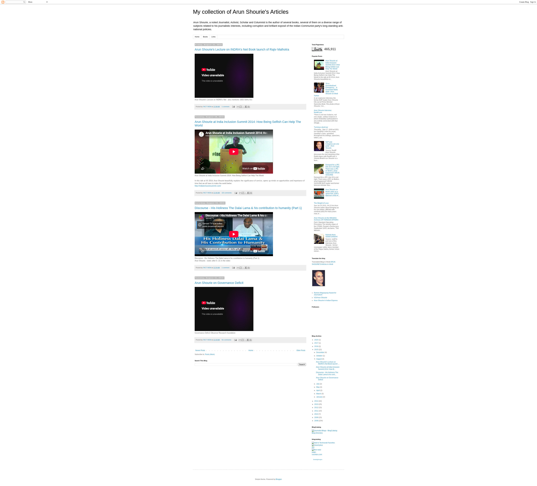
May (318, 387)
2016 (316, 346)
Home (197, 37)
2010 (316, 414)
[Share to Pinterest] (248, 106)
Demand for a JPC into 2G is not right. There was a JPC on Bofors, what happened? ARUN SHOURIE (332, 170)
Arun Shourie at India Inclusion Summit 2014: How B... (327, 368)
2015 (316, 350)
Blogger (279, 479)
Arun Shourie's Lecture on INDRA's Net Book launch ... (327, 363)
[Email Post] (233, 106)
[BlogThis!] (240, 106)
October (319, 356)
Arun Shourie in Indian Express (326, 300)
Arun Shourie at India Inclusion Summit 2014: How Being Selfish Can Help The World (332, 65)
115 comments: (227, 193)
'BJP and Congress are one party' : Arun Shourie (332, 145)
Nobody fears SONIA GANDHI (331, 236)
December (320, 352)
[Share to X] (243, 106)
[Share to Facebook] (246, 106)
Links (213, 37)
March (319, 394)
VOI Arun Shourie (320, 298)
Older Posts (300, 350)
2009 (316, 417)
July (318, 384)
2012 (316, 407)
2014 (316, 401)
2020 (316, 340)
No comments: (227, 340)
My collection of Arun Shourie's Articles (240, 12)
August (319, 359)
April (318, 390)
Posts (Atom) (210, 354)
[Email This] (238, 106)
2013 (316, 404)
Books (205, 37)
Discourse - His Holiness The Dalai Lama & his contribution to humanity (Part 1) (248, 208)
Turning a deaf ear (321, 127)
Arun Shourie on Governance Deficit (219, 283)
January (319, 397)
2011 (316, 411)
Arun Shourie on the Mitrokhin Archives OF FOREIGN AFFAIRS (326, 219)
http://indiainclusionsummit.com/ (208, 186)
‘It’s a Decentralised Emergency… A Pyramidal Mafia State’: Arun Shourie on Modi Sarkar (326, 90)
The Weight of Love (321, 203)
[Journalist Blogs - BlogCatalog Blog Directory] (326, 433)
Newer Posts (200, 350)
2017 (316, 343)
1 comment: (226, 106)
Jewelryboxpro (317, 459)
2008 (316, 421)
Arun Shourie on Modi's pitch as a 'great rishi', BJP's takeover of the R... (332, 193)
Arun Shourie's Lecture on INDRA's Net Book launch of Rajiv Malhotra (242, 49)
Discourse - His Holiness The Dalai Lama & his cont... (327, 373)
